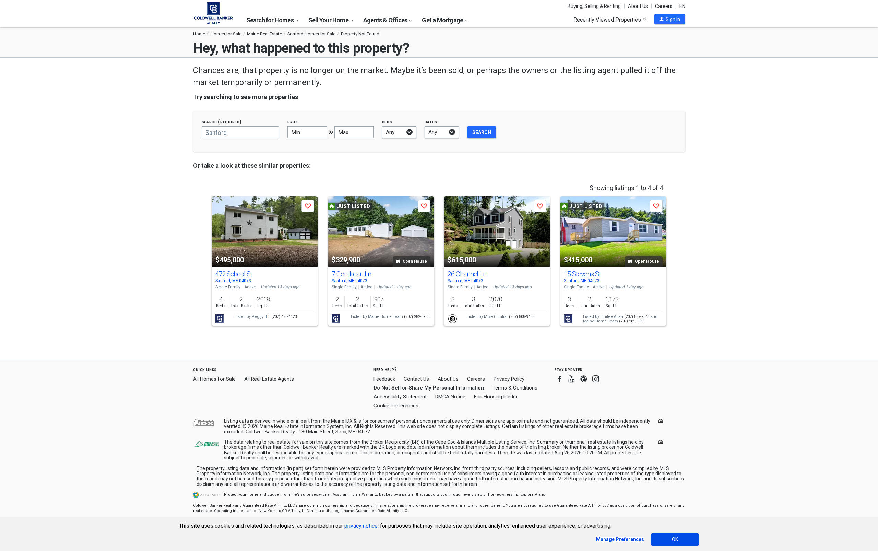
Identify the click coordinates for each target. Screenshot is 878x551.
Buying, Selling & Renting (594, 6)
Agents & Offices (385, 20)
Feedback (384, 379)
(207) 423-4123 (284, 316)
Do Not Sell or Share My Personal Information (428, 388)
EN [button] (682, 6)
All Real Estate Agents (269, 379)
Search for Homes (270, 20)
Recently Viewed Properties (607, 19)
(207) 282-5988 (416, 316)
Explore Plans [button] (532, 494)
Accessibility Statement (400, 397)
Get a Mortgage (443, 20)
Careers (663, 6)
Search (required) (222, 121)
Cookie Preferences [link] (395, 406)
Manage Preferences (620, 539)
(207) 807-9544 (637, 316)
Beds (387, 121)
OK (675, 539)
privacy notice (361, 526)
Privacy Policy (509, 379)
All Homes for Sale (214, 379)
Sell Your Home (328, 20)
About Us (638, 6)
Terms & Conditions (515, 388)
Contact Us (416, 379)
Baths (431, 121)
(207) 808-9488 (521, 316)
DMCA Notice (450, 397)
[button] (669, 19)
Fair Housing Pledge (496, 397)
